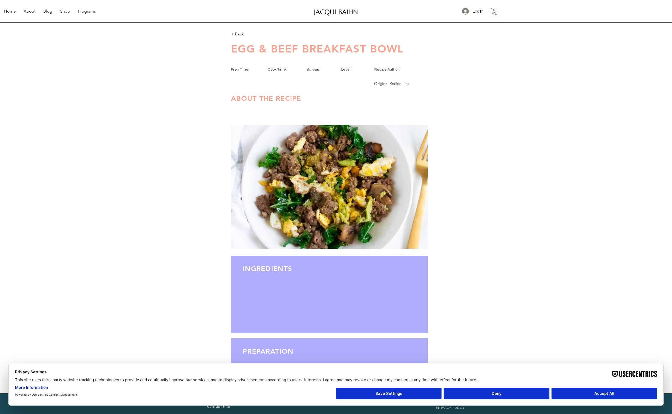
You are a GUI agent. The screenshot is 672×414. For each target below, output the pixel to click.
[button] (494, 11)
